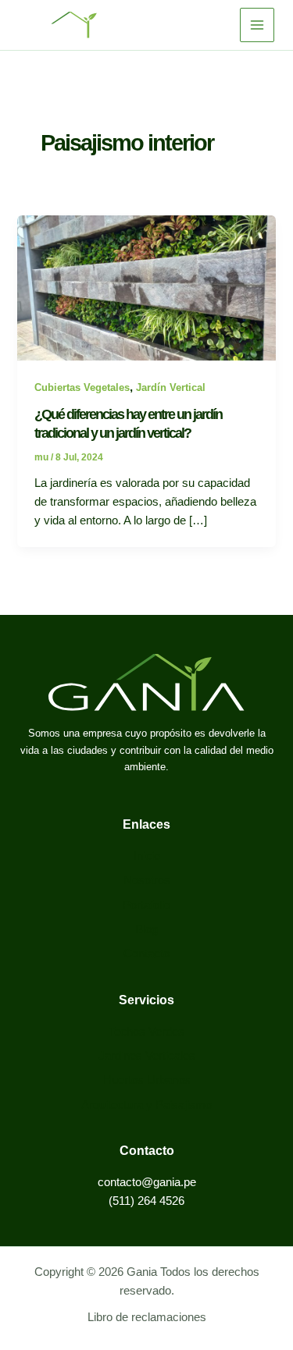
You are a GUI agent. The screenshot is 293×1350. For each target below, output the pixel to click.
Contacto (146, 953)
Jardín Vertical (170, 387)
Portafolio (146, 905)
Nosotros (146, 880)
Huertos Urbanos (147, 1080)
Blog (146, 929)
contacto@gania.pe (147, 1182)
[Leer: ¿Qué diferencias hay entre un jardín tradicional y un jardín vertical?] (146, 287)
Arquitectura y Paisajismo (146, 1105)
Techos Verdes (146, 1031)
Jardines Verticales (146, 1056)
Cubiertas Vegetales (82, 387)
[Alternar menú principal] (257, 25)
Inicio (147, 856)
